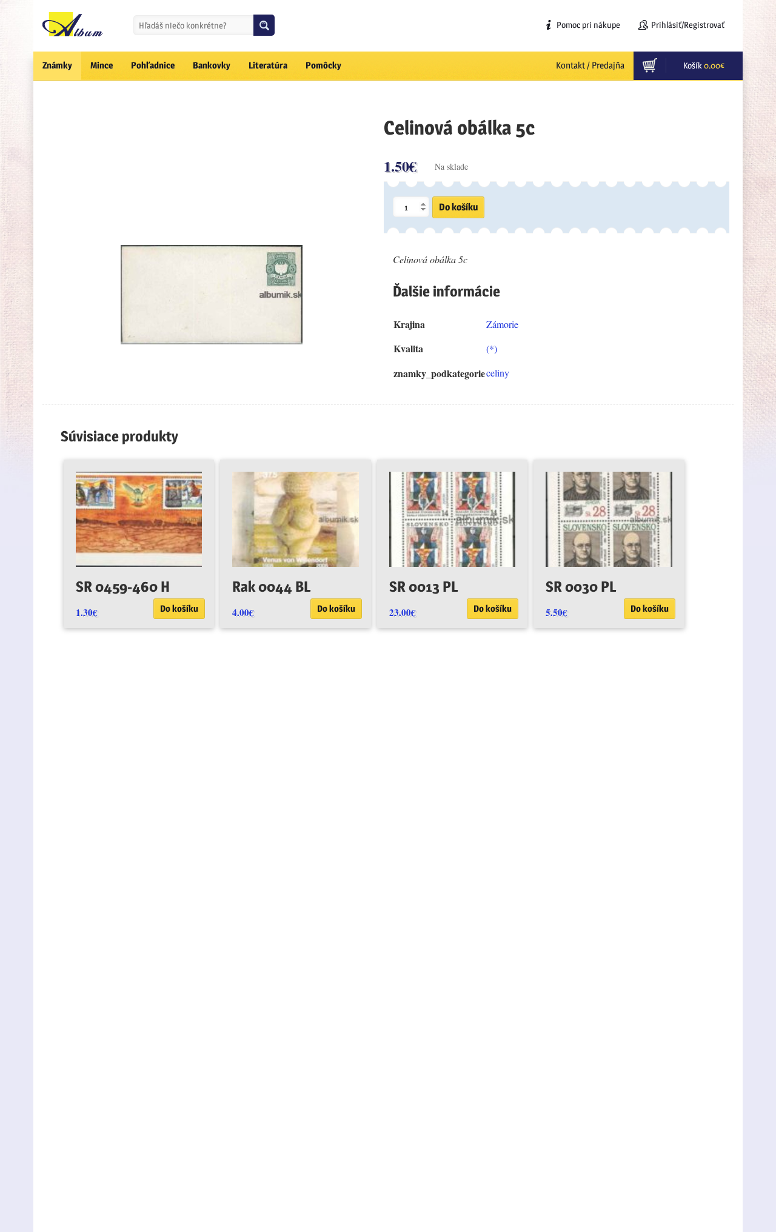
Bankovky (211, 65)
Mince (101, 65)
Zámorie (502, 324)
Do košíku (458, 207)
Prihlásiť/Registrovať (687, 24)
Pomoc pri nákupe (588, 24)
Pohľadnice (153, 65)
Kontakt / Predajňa (590, 65)
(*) (491, 348)
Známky (57, 65)
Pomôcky (323, 65)
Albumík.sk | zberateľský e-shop (72, 24)
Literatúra (268, 65)
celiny (497, 372)
